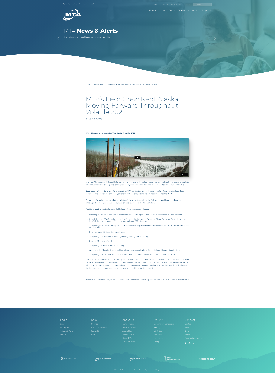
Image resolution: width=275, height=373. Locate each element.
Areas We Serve (128, 342)
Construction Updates (194, 338)
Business (75, 4)
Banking (157, 328)
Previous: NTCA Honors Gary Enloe (100, 280)
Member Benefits (129, 328)
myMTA (187, 4)
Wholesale (82, 4)
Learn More (73, 43)
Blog (187, 331)
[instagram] (189, 343)
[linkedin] (193, 343)
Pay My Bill (164, 4)
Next (214, 38)
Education (158, 335)
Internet (152, 10)
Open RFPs (127, 338)
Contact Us (193, 10)
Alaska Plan (127, 331)
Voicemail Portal (176, 4)
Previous (59, 38)
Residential (66, 4)
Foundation (91, 4)
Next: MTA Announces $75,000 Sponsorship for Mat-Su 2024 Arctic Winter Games (154, 280)
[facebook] (186, 343)
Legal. (158, 370)
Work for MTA (128, 335)
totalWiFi (95, 331)
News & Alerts (99, 84)
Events (172, 10)
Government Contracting (164, 324)
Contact (188, 324)
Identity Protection (99, 328)
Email (155, 4)
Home (88, 84)
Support (205, 10)
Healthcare (158, 338)
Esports (181, 10)
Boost (93, 335)
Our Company (128, 324)
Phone (162, 10)
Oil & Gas (158, 331)
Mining (156, 342)
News (187, 328)
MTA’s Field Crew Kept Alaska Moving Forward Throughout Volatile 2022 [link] (134, 84)
